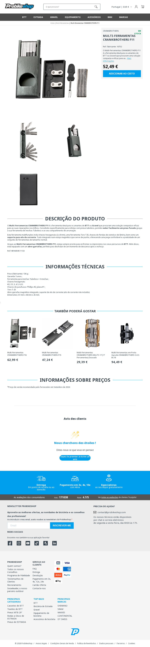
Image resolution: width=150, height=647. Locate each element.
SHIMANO (62, 605)
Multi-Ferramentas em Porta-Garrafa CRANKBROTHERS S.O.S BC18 (125, 355)
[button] (142, 7)
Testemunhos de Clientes (15, 580)
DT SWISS (62, 619)
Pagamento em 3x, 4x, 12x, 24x (42, 580)
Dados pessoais (106, 643)
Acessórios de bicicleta (44, 619)
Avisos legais (41, 643)
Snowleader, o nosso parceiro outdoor (17, 590)
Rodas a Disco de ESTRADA (15, 617)
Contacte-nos (39, 588)
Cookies (131, 643)
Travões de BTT (15, 609)
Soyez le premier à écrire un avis (75, 458)
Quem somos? (14, 565)
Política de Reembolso (86, 643)
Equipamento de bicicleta (41, 614)
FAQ (35, 568)
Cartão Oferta (39, 585)
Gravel (37, 609)
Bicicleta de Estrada (43, 606)
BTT (36, 602)
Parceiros (121, 643)
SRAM (60, 609)
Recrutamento (14, 585)
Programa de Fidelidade (18, 575)
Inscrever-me (62, 525)
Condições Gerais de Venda (62, 643)
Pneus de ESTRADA (16, 622)
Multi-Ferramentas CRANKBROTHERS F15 (51, 353)
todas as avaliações (109, 497)
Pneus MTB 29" (14, 612)
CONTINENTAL (65, 615)
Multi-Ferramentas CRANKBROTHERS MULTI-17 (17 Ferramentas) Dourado (91, 355)
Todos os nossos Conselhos (15, 570)
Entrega (36, 572)
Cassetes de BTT (15, 605)
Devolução (38, 575)
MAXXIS (61, 612)
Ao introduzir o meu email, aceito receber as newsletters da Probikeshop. (39, 519)
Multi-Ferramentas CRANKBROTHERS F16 (17, 353)
